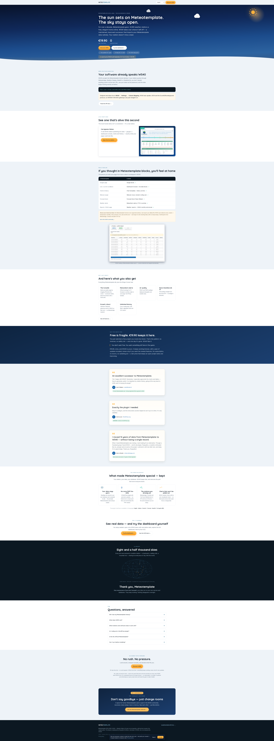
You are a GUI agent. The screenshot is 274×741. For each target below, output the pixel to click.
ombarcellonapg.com (129, 453)
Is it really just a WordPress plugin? (119, 631)
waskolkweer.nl (128, 387)
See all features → (105, 318)
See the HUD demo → (145, 533)
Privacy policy (101, 736)
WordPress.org (127, 417)
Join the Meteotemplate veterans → (137, 709)
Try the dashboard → (119, 48)
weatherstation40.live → (168, 725)
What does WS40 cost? (115, 620)
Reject (154, 737)
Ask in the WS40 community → (107, 219)
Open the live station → (109, 140)
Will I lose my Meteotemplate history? (119, 614)
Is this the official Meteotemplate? (118, 636)
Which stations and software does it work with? (122, 625)
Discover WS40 (170, 2)
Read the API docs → (106, 103)
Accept (160, 737)
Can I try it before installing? (117, 642)
